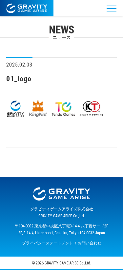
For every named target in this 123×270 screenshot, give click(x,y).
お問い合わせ (89, 243)
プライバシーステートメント (47, 243)
